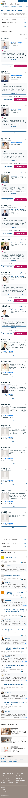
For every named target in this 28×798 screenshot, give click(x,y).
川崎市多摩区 (3, 761)
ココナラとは (6, 778)
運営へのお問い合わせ (8, 782)
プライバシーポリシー (21, 777)
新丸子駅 (13, 144)
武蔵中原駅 (13, 110)
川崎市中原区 (19, 42)
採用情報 (5, 791)
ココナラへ (4, 1)
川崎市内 (2, 758)
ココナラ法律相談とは (8, 773)
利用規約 (18, 775)
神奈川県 (13, 42)
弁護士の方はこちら (22, 1)
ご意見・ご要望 (19, 773)
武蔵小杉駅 (13, 43)
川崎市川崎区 (3, 759)
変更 (25, 19)
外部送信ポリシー (20, 778)
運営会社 (5, 789)
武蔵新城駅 (5, 352)
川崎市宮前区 (9, 761)
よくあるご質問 (6, 780)
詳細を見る (14, 355)
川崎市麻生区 (15, 761)
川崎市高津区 (20, 759)
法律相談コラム (6, 777)
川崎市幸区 (9, 759)
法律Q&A (5, 775)
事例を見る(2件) (8, 294)
